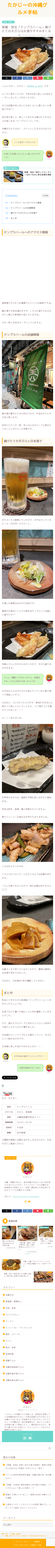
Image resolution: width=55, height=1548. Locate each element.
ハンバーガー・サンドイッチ (19, 1327)
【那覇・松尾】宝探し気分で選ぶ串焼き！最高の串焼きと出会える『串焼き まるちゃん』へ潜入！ (29, 1466)
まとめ (14, 218)
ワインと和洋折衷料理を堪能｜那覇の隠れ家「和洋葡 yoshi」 (29, 1476)
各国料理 (10, 1354)
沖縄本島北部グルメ (15, 1380)
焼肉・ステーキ (13, 1334)
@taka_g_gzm (35, 86)
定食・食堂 (11, 1308)
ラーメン (10, 1321)
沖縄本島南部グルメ (15, 1367)
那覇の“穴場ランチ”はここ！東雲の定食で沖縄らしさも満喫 (28, 1496)
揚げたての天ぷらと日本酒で (24, 213)
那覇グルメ (11, 1360)
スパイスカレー (13, 1314)
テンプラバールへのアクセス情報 (26, 202)
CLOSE (45, 195)
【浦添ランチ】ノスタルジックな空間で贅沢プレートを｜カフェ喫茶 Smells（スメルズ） (29, 1506)
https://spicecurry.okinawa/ (26, 1196)
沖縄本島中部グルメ (15, 1373)
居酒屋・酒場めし (8, 22)
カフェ (9, 1341)
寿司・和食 (11, 1347)
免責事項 (37, 1542)
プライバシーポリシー (22, 1542)
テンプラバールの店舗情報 (23, 208)
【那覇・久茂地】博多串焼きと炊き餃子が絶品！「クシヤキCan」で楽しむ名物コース (29, 1486)
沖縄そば (10, 1295)
